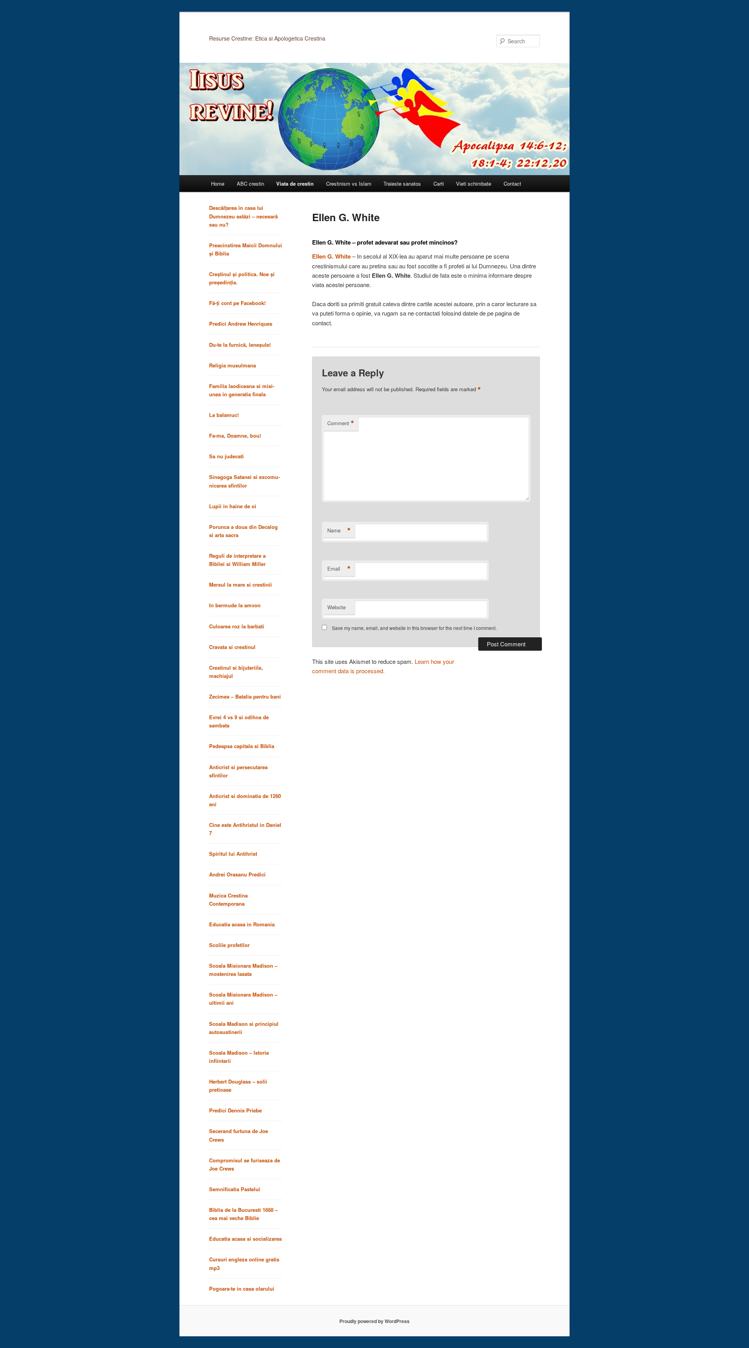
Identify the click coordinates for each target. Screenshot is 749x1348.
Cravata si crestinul (232, 647)
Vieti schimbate (473, 183)
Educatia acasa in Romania (242, 924)
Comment (340, 423)
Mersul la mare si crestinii (240, 584)
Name (339, 530)
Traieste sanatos (402, 183)
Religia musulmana (232, 365)
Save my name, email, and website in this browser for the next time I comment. (414, 627)
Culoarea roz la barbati (236, 626)
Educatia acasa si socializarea (245, 1238)
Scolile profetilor (229, 945)
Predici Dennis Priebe (235, 1110)
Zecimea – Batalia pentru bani (245, 696)
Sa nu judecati (226, 456)
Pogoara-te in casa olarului (241, 1288)
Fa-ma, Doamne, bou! (235, 435)
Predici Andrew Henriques (240, 323)
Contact (512, 183)
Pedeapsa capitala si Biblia (241, 746)
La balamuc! (224, 415)
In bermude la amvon (235, 605)
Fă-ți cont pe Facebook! (237, 303)
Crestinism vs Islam (348, 183)
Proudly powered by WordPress (374, 1321)
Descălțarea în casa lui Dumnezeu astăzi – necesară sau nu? (243, 216)
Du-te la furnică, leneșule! (240, 344)
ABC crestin (250, 183)
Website (336, 607)
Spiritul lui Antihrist (233, 853)
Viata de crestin (295, 183)
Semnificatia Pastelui (234, 1189)
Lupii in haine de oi (232, 506)
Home (217, 183)
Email (339, 568)
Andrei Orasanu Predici (237, 874)
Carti (438, 183)
